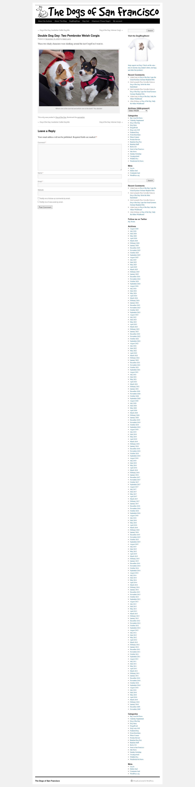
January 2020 (134, 417)
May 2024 (133, 293)
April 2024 (133, 296)
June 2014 (133, 578)
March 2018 (134, 470)
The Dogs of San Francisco (47, 780)
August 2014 (134, 573)
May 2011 (133, 666)
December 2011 (135, 649)
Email (40, 181)
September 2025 (135, 255)
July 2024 (133, 288)
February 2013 (134, 616)
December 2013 (135, 592)
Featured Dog (134, 132)
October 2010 (134, 683)
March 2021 (134, 384)
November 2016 (135, 508)
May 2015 (133, 551)
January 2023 (134, 331)
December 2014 (135, 563)
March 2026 (134, 241)
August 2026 (134, 229)
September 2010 (135, 685)
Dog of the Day (61, 117)
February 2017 (134, 501)
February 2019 (134, 444)
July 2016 (133, 518)
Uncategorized (134, 156)
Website (41, 190)
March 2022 (134, 355)
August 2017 (134, 487)
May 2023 (133, 322)
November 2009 (135, 709)
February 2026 (134, 243)
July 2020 (133, 403)
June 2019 (133, 434)
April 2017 (133, 496)
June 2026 (133, 233)
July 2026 (133, 231)
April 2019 (133, 439)
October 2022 (134, 339)
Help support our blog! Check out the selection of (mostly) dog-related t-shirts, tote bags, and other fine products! (142, 67)
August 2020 (134, 401)
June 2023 (133, 319)
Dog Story (133, 125)
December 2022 (135, 334)
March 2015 (134, 556)
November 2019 (135, 422)
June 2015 (133, 549)
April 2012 (133, 640)
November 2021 (135, 365)
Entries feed (134, 170)
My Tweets (131, 221)
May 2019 (133, 437)
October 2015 (134, 539)
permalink (80, 117)
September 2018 (135, 456)
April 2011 (133, 668)
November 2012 (135, 623)
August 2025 (134, 257)
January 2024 (134, 303)
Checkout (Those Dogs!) (101, 21)
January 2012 (134, 647)
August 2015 (134, 544)
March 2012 (134, 642)
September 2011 (135, 656)
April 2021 (133, 382)
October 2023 (134, 310)
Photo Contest (134, 137)
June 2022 (133, 348)
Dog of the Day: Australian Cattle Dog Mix (54, 30)
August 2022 (134, 343)
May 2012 (133, 637)
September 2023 (135, 312)
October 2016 (134, 511)
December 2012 (135, 621)
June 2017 (133, 491)
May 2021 (133, 379)
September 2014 (135, 570)
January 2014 (134, 589)
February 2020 (134, 415)
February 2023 (134, 329)
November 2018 (135, 451)
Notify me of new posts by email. (51, 202)
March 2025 (134, 269)
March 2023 (134, 327)
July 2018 (133, 460)
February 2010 (134, 702)
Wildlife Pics (134, 158)
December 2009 (135, 707)
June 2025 (133, 262)
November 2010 (135, 680)
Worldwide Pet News (137, 161)
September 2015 (135, 542)
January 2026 (134, 245)
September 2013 (135, 599)
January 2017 (134, 503)
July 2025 (133, 260)
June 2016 (133, 520)
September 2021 (135, 370)
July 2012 (133, 633)
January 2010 (134, 704)
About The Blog (61, 21)
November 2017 (135, 480)
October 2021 (134, 367)
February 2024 (134, 300)
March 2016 (134, 527)
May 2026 (133, 236)
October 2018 (134, 453)
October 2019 (134, 425)
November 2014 (135, 566)
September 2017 (135, 484)
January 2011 (134, 676)
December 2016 (135, 506)
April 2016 (133, 525)
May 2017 (133, 494)
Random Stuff (134, 144)
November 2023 (135, 307)
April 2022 (133, 353)
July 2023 (133, 317)
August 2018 (134, 458)
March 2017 (134, 499)
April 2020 (133, 410)
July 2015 (133, 546)
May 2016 (133, 523)
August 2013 (134, 601)
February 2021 (134, 386)
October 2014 (134, 568)
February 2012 (134, 644)
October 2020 (134, 396)
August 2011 (134, 659)
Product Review (135, 139)
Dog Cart (85, 21)
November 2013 (135, 594)
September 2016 (135, 513)
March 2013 (134, 613)
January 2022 (134, 360)
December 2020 (135, 391)
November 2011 (135, 652)
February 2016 (134, 530)
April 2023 (133, 324)
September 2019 (135, 427)
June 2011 (133, 664)
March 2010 (134, 699)
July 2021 (133, 374)
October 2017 (134, 482)
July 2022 (133, 346)
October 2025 (134, 252)
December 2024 (135, 276)
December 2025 (135, 248)
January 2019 (134, 446)
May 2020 (133, 408)
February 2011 (134, 673)
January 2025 (134, 274)
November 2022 (135, 336)
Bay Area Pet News (136, 118)
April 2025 (133, 267)
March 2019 (134, 441)
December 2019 (135, 420)
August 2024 (134, 286)
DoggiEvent (134, 127)
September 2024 (135, 284)
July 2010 (133, 690)
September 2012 (135, 628)
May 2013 (133, 609)
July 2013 (133, 604)
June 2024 (133, 291)
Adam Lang (66, 39)
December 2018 (135, 448)
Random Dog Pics (136, 142)
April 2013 (133, 611)
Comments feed (135, 173)
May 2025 (133, 264)
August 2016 (134, 515)
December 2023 (135, 305)
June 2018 (133, 463)
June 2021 (133, 377)
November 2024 (135, 279)
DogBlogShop (74, 21)
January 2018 (134, 475)
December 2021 (135, 362)
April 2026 (133, 238)
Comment (42, 142)
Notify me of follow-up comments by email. (55, 198)
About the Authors (45, 21)
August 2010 (134, 687)
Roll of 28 (133, 147)
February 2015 (134, 558)
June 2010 (133, 692)
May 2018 (133, 465)
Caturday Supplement (137, 120)
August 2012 (134, 630)
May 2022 (133, 350)
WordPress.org (135, 175)
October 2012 (134, 625)
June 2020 (133, 405)
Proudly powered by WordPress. (143, 781)
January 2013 (134, 618)
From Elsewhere (135, 135)
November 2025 (135, 250)
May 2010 (133, 695)
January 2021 (134, 389)
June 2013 (133, 606)
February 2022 (134, 358)
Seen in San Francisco (137, 149)
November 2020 (135, 394)
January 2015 (134, 561)
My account (117, 21)
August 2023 (134, 315)
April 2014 (133, 582)
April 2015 (133, 554)
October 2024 (134, 281)
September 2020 (135, 398)
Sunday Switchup (135, 154)
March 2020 (134, 413)
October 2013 (134, 597)
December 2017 (135, 477)
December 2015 (135, 535)
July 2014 (133, 575)
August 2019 (134, 429)
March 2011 (134, 671)
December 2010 (135, 678)
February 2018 (134, 472)
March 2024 (134, 298)
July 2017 (133, 489)
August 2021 (134, 372)
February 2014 (134, 587)
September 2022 (135, 341)
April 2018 (133, 468)
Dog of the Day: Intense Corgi (111, 30)
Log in (132, 168)
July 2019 (133, 432)
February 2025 (134, 272)
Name (40, 173)
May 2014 (133, 580)
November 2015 (135, 537)
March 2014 (134, 585)
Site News (133, 151)
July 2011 (133, 661)
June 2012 (133, 635)
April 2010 (133, 697)
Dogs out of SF (135, 130)
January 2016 (134, 532)
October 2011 (134, 654)
